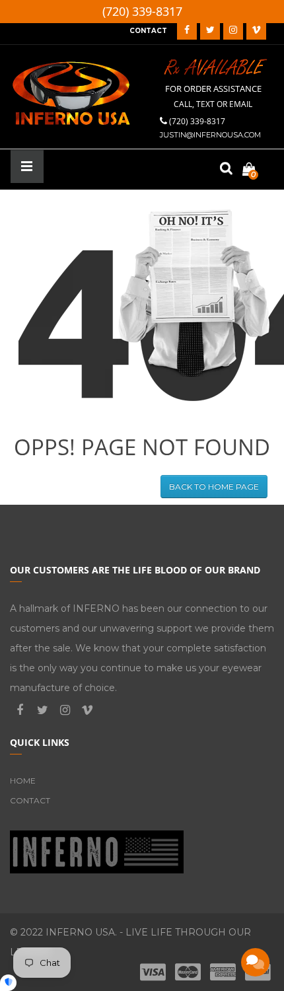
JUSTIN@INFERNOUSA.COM (210, 134)
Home (23, 781)
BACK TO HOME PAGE (214, 487)
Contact (30, 800)
